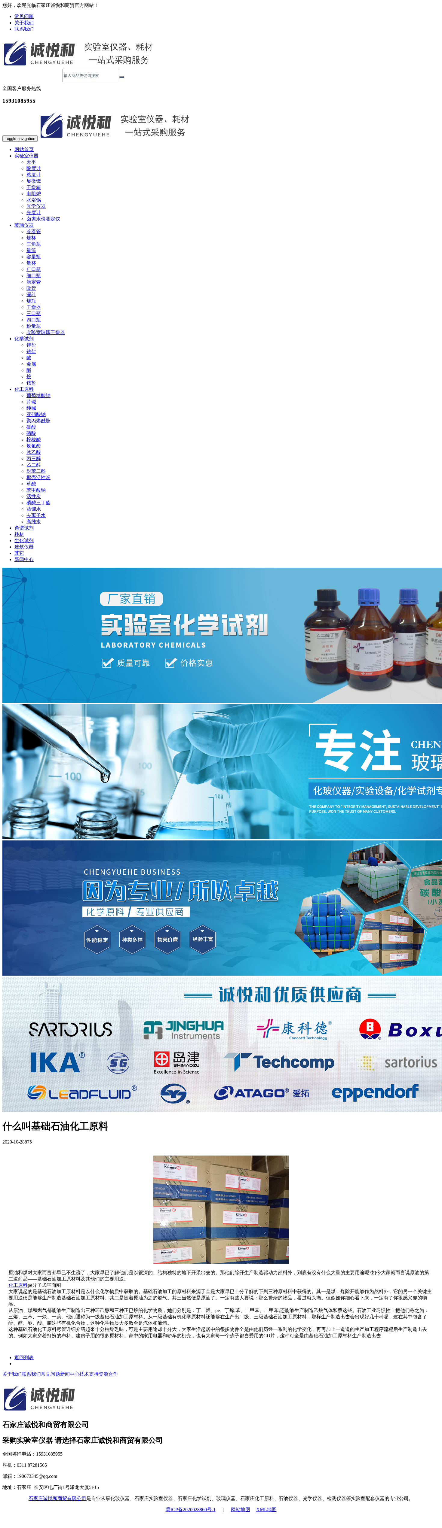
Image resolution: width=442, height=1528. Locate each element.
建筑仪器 (24, 546)
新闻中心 (24, 559)
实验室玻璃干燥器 (45, 332)
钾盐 (31, 345)
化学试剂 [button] (24, 338)
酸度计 (33, 168)
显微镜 (33, 181)
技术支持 (89, 1374)
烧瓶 (31, 300)
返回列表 (24, 1357)
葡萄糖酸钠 (38, 395)
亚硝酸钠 (36, 414)
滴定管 (33, 281)
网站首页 (24, 149)
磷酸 (31, 433)
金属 (31, 363)
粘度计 (33, 174)
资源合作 (108, 1374)
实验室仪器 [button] (26, 155)
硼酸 (31, 427)
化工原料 (18, 1285)
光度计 (33, 212)
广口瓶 (33, 269)
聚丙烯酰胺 (38, 420)
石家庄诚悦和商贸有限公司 (57, 1498)
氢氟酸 (33, 445)
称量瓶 (33, 326)
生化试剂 (24, 540)
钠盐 (31, 351)
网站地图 (240, 1509)
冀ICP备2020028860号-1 (191, 1509)
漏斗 (31, 294)
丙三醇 (33, 458)
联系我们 (24, 29)
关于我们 (24, 22)
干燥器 (33, 307)
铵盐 (31, 382)
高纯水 (33, 521)
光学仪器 (36, 206)
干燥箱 (33, 187)
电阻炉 (33, 193)
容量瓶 (33, 256)
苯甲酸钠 (36, 490)
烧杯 (31, 237)
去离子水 (36, 515)
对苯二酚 (36, 471)
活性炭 (33, 496)
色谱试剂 (24, 527)
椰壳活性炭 (38, 477)
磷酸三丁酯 (38, 502)
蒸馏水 (33, 509)
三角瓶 (33, 244)
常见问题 (24, 16)
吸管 (31, 288)
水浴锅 (33, 199)
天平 (31, 162)
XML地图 (266, 1509)
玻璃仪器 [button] (24, 225)
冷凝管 (33, 231)
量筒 (31, 250)
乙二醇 (33, 464)
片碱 (31, 401)
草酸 (31, 483)
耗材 (19, 534)
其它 (19, 553)
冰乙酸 (33, 452)
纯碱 (31, 408)
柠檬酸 (33, 439)
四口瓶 (33, 319)
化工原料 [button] (24, 389)
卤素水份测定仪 (43, 218)
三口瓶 (33, 313)
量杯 (31, 263)
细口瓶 (33, 275)
